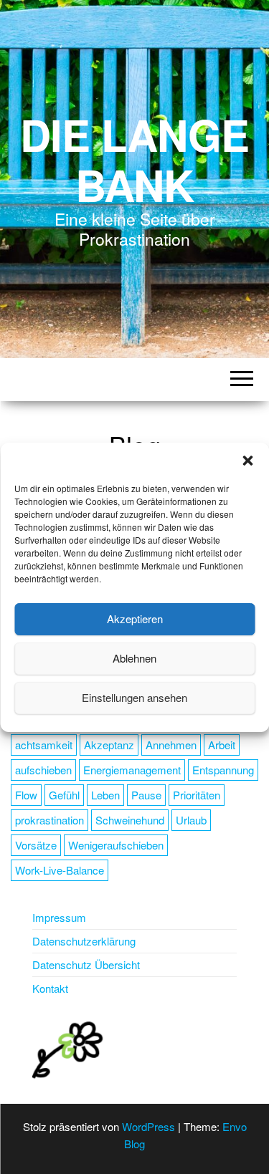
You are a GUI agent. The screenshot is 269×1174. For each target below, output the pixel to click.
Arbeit (221, 744)
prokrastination (49, 819)
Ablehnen (134, 657)
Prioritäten (196, 794)
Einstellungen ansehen (134, 697)
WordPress (148, 1126)
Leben (105, 794)
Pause (146, 794)
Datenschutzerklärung (84, 940)
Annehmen (171, 744)
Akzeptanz (109, 744)
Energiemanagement (132, 769)
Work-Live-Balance (59, 869)
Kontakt (50, 988)
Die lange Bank (134, 159)
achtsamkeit (43, 744)
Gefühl (64, 794)
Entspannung (223, 769)
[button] (247, 460)
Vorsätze (36, 844)
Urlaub (191, 819)
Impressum (59, 917)
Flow (26, 794)
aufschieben (43, 769)
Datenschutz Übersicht (86, 964)
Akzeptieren (135, 618)
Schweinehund (129, 819)
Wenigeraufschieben (116, 844)
